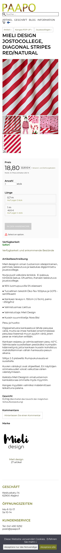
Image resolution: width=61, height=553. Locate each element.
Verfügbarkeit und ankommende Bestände (28, 250)
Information (46, 19)
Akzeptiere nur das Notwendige (20, 547)
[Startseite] (19, 11)
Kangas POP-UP (23, 29)
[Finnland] (9, 22)
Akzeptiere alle (48, 547)
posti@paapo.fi (11, 529)
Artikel (7, 19)
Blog (32, 19)
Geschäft (20, 19)
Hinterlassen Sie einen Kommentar (22, 415)
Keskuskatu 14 (11, 492)
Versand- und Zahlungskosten (43, 168)
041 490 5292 (14, 526)
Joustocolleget (43, 29)
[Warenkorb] (3, 22)
